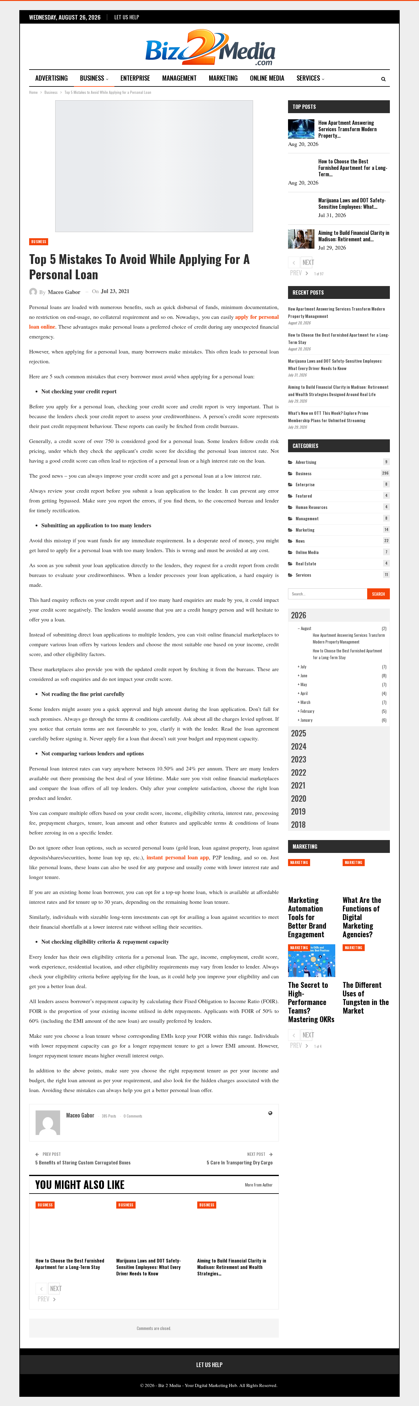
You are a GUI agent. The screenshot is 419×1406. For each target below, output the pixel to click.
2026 (298, 615)
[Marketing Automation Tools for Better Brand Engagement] (311, 875)
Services (308, 77)
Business (92, 77)
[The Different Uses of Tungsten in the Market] (366, 960)
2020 (298, 798)
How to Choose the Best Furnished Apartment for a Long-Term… (352, 167)
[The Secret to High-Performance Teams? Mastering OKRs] (311, 960)
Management (179, 77)
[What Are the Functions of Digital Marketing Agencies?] (366, 875)
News (300, 540)
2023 (298, 759)
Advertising (51, 77)
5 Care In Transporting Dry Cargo (240, 1162)
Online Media (267, 77)
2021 (298, 785)
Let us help (126, 17)
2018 (298, 824)
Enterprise (135, 77)
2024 (298, 746)
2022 (298, 772)
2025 (298, 733)
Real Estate (306, 563)
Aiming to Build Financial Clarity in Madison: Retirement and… (353, 236)
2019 (298, 811)
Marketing (223, 77)
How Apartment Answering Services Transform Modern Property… (347, 129)
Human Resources (311, 507)
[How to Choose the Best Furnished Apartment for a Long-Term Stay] (73, 1228)
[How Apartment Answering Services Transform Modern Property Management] (301, 129)
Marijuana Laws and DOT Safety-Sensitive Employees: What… (352, 203)
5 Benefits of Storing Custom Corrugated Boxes (83, 1162)
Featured (304, 495)
